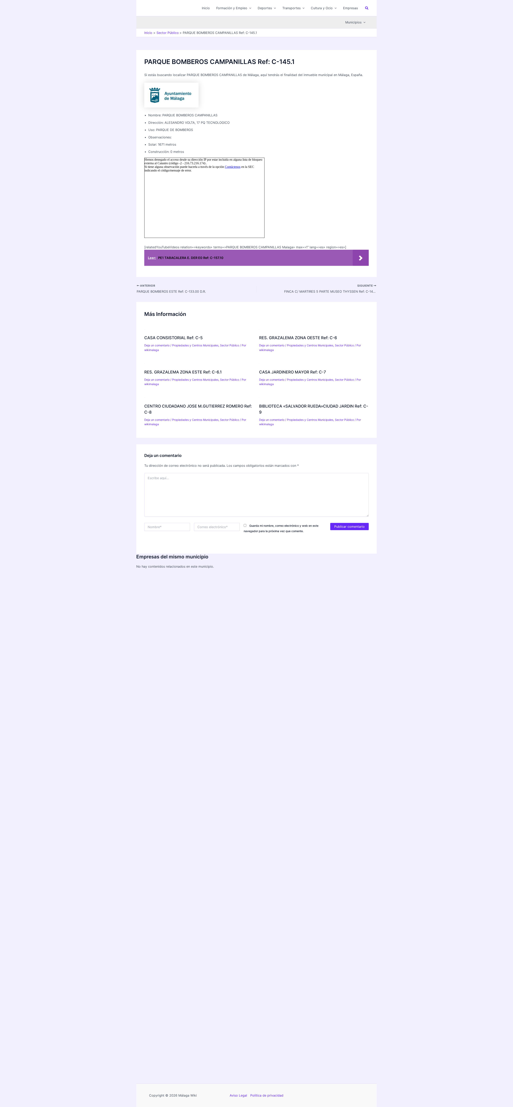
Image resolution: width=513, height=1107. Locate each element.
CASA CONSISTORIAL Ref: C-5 (173, 337)
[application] (249, 8)
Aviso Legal (238, 1095)
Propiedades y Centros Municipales (195, 345)
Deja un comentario (157, 345)
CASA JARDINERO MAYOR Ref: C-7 (292, 372)
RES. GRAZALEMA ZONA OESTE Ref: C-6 (298, 337)
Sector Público (229, 345)
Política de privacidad (266, 1095)
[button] (233, 8)
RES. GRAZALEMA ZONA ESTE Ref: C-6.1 (183, 372)
